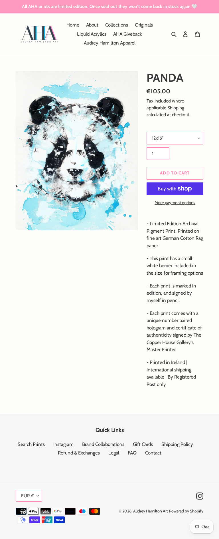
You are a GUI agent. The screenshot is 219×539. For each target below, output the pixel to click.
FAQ (132, 453)
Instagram (63, 444)
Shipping (175, 107)
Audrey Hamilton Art (150, 511)
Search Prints (31, 444)
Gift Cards (143, 444)
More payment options (175, 202)
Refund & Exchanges (79, 453)
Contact (153, 453)
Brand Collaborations (103, 444)
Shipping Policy (177, 444)
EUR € (27, 495)
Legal (113, 453)
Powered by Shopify (186, 511)
